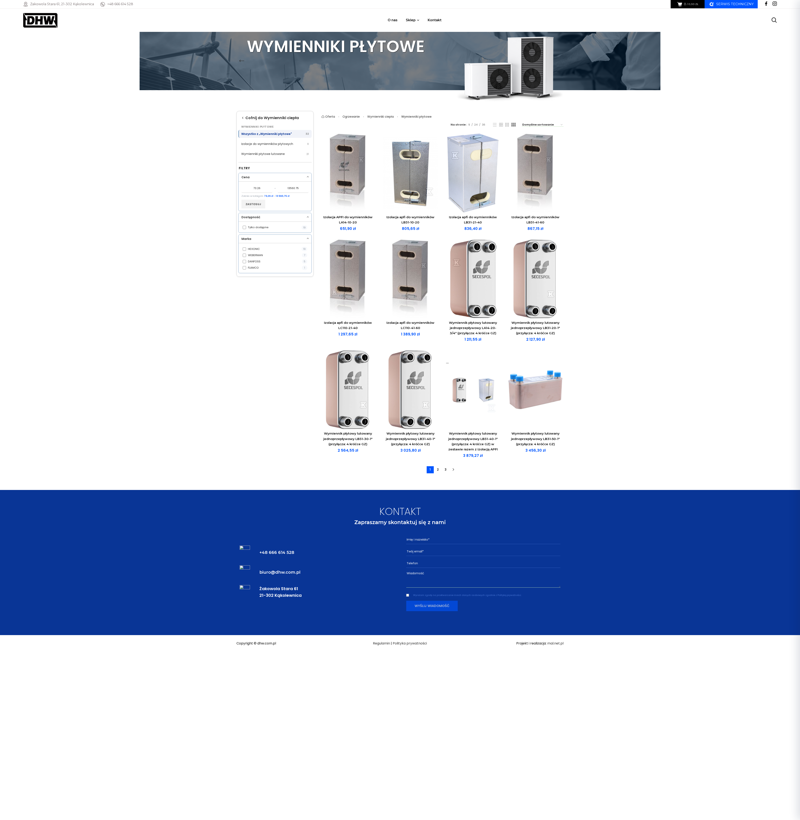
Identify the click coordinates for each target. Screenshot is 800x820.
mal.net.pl (555, 643)
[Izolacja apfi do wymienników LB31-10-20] (410, 173)
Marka (246, 239)
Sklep (411, 20)
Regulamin (381, 643)
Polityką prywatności (509, 595)
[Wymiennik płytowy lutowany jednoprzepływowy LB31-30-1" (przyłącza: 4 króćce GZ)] (348, 389)
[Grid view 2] (501, 124)
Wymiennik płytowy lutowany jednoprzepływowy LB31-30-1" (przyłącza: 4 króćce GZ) (347, 438)
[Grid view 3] (507, 124)
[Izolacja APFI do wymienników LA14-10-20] (348, 173)
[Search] (774, 20)
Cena (245, 177)
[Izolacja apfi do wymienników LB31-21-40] (473, 173)
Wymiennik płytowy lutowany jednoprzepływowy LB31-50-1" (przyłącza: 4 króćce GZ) (535, 438)
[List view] (495, 124)
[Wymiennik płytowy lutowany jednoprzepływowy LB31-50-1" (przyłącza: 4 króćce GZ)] (535, 389)
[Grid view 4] (513, 124)
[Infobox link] (116, 4)
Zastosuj (253, 204)
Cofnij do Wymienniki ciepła (272, 117)
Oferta (329, 117)
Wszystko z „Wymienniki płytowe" (275, 134)
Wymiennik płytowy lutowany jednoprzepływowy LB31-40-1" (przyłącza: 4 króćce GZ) (410, 438)
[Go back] (241, 61)
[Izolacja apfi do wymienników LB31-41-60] (535, 173)
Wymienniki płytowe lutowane (275, 154)
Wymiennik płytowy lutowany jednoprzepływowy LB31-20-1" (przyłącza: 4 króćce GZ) (535, 328)
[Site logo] (40, 19)
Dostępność (250, 217)
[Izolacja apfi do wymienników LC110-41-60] (410, 278)
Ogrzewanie (351, 117)
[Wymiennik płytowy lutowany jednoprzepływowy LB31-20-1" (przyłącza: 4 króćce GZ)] (535, 278)
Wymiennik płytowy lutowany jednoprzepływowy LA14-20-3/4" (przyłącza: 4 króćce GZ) (473, 328)
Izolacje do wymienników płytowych (275, 144)
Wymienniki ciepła (380, 117)
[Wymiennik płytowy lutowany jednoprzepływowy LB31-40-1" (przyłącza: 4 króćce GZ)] (410, 389)
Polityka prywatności (410, 643)
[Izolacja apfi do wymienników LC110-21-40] (348, 278)
